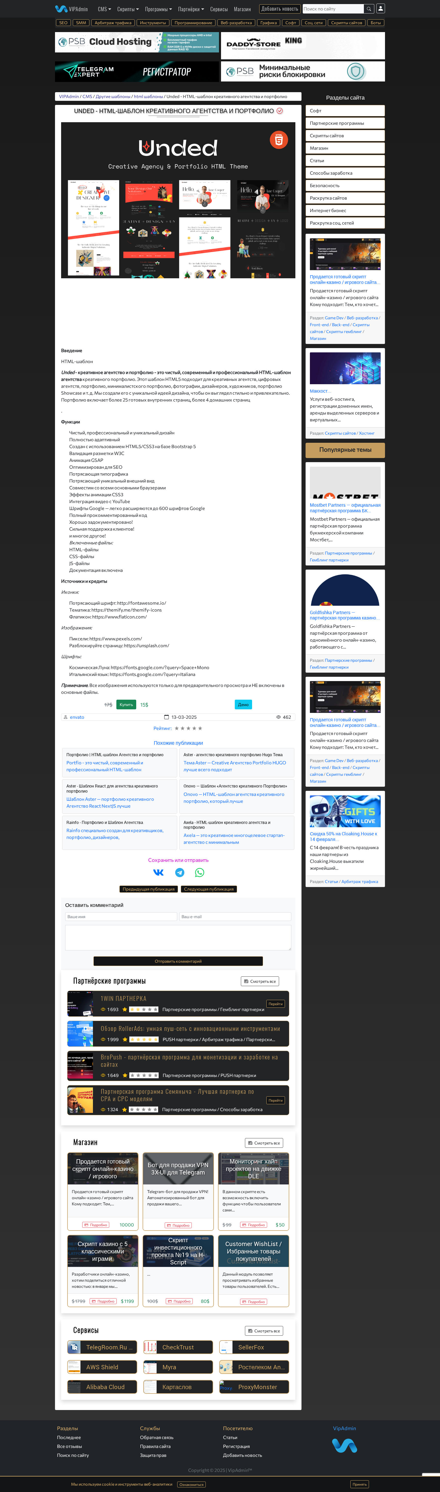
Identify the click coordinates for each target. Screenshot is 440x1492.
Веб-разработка (236, 22)
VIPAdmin (78, 9)
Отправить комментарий (178, 961)
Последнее (69, 1437)
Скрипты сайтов (346, 22)
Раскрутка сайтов (328, 198)
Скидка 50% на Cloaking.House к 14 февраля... (343, 836)
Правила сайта (155, 1446)
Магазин (242, 9)
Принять (360, 1484)
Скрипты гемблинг (344, 331)
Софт (290, 22)
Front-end (319, 324)
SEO (63, 22)
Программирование (193, 22)
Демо (243, 704)
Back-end (340, 324)
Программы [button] (156, 9)
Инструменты (153, 22)
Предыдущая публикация (149, 889)
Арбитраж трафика (113, 22)
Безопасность (324, 185)
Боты (376, 22)
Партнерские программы (337, 123)
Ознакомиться (191, 1484)
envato (77, 717)
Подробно (98, 1225)
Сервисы (219, 9)
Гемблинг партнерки (329, 559)
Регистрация (236, 1446)
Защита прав (153, 1455)
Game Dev (334, 317)
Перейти (276, 1004)
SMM (81, 22)
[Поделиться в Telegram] (180, 872)
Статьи (317, 160)
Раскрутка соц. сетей (332, 223)
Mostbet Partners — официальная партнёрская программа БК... (345, 508)
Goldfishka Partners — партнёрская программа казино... (345, 615)
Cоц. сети (314, 22)
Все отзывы (69, 1446)
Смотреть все (263, 981)
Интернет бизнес (328, 210)
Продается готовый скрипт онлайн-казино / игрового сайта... (345, 279)
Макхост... (320, 391)
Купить (126, 704)
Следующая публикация (209, 889)
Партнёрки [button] (189, 9)
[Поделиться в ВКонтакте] (158, 872)
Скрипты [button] (126, 9)
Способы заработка (331, 173)
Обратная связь (156, 1437)
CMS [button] (102, 9)
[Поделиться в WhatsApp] (200, 872)
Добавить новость (280, 8)
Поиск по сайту (73, 1455)
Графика (268, 22)
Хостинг (367, 433)
